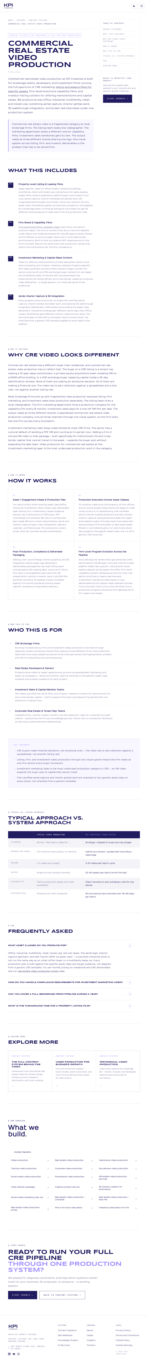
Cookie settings (124, 1345)
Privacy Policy (123, 1330)
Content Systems (38, 20)
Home (10, 20)
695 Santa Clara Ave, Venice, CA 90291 (28, 1347)
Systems (21, 20)
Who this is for (112, 51)
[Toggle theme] (134, 6)
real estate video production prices (38, 971)
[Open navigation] (142, 6)
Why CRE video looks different (114, 40)
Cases (90, 1335)
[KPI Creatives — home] (8, 6)
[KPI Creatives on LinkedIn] (9, 1354)
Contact (91, 1345)
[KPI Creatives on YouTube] (14, 1354)
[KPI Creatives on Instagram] (18, 1354)
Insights (91, 1340)
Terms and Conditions (127, 1335)
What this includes (113, 34)
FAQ (105, 61)
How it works (110, 46)
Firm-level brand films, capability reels (39, 227)
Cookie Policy (123, 1340)
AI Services (64, 1345)
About (90, 1330)
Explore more (110, 66)
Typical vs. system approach (119, 56)
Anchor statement (112, 29)
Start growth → (117, 98)
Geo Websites (65, 1335)
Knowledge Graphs (68, 1340)
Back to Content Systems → (62, 1295)
